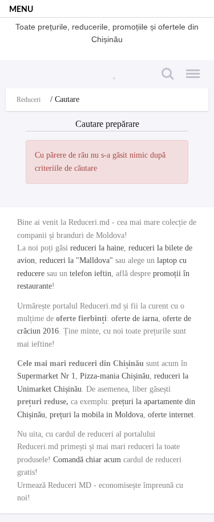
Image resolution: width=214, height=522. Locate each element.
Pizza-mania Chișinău (115, 376)
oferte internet (170, 414)
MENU (21, 10)
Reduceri (29, 100)
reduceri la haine (97, 248)
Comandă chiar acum (87, 459)
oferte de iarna (134, 318)
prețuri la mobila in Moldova (96, 414)
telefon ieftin (90, 273)
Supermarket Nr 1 (46, 376)
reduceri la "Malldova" (76, 260)
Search (166, 67)
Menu (189, 67)
